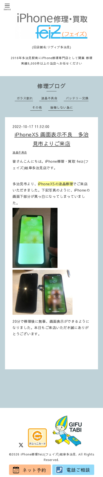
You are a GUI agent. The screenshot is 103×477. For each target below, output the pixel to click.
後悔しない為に (61, 107)
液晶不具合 (49, 98)
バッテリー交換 (77, 98)
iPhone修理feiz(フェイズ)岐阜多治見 (48, 454)
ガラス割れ (25, 98)
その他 (37, 107)
